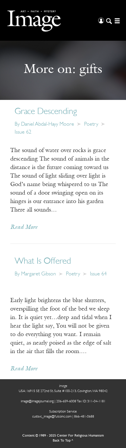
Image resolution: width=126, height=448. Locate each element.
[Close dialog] (114, 363)
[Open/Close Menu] (116, 20)
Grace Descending (46, 111)
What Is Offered (43, 261)
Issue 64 (98, 274)
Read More (24, 227)
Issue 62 (23, 132)
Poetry (91, 124)
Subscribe (24, 428)
